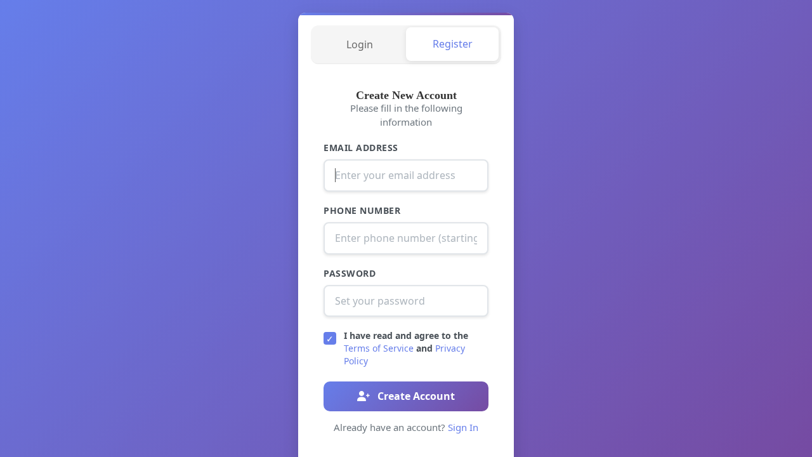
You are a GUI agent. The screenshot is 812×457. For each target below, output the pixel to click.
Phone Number (362, 210)
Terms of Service (379, 348)
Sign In (463, 427)
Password (350, 273)
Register (453, 44)
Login (359, 44)
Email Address (361, 148)
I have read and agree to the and (406, 347)
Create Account (415, 396)
